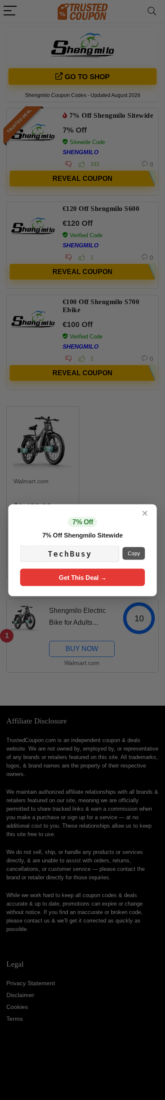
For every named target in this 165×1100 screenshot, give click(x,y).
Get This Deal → (83, 577)
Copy (134, 554)
